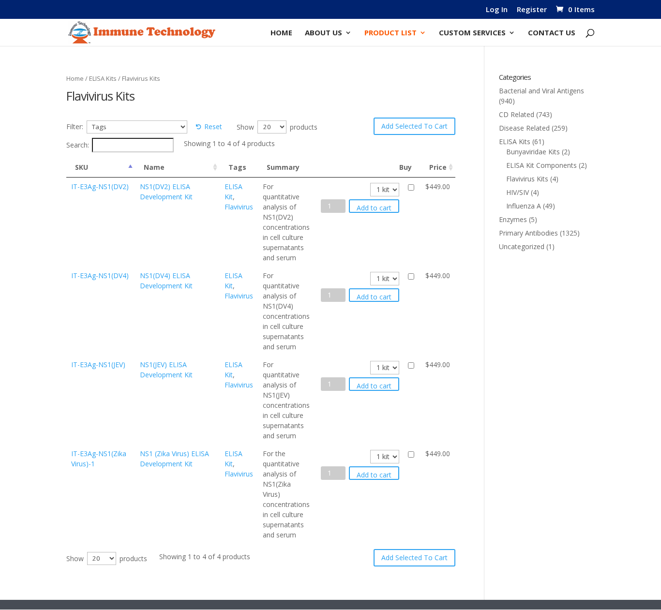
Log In (497, 10)
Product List (390, 33)
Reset (213, 126)
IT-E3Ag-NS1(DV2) (100, 186)
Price (438, 167)
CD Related (516, 114)
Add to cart (374, 207)
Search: (77, 144)
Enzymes (513, 219)
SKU (81, 167)
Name (154, 167)
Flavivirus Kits (527, 178)
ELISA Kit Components (541, 165)
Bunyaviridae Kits (533, 151)
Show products (277, 126)
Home (281, 33)
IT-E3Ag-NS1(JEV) (98, 364)
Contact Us (551, 33)
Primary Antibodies (528, 233)
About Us (323, 33)
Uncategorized (521, 246)
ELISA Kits (103, 78)
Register (532, 10)
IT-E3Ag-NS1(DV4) (100, 275)
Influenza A (523, 205)
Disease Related (524, 128)
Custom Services (472, 33)
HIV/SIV (517, 192)
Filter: (74, 126)
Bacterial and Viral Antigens (541, 90)
